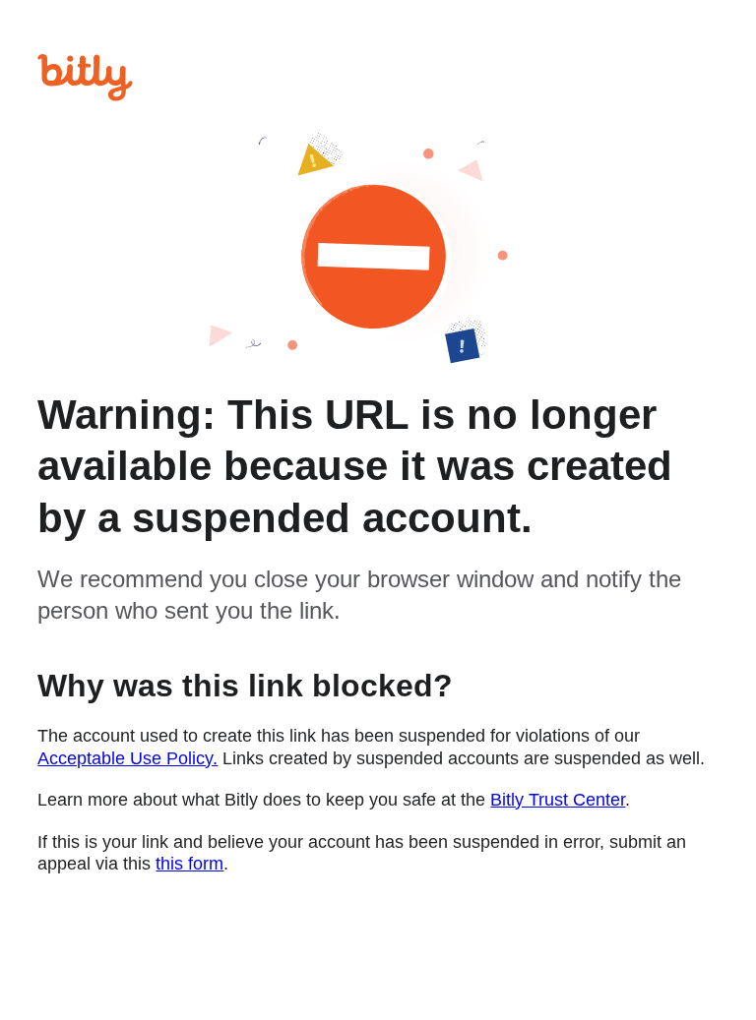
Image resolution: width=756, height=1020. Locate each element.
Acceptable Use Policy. (127, 758)
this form (189, 863)
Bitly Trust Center (557, 800)
